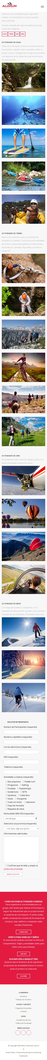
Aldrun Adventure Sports (30, 1046)
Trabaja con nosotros (23, 999)
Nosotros (23, 996)
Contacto (23, 1011)
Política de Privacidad (23, 1023)
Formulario (23, 932)
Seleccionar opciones (23, 82)
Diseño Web (10, 1052)
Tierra (11, 34)
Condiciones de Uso (23, 1020)
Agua (5, 34)
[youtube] (28, 1032)
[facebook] (23, 1032)
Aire (17, 34)
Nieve (23, 34)
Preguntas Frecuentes (23, 1008)
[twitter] (17, 1032)
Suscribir (23, 976)
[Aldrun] (23, 5)
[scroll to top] (23, 1049)
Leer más (23, 954)
